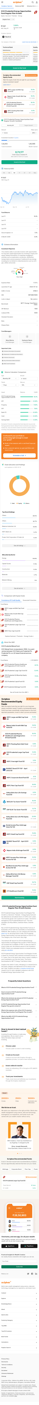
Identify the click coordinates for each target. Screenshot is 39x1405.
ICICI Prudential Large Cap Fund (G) (15, 625)
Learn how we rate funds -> (30, 42)
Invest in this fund (19, 68)
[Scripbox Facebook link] (32, 1273)
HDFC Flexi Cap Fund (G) (12, 631)
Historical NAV (19, 6)
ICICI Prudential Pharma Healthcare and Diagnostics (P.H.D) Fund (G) (13, 620)
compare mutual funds (27, 968)
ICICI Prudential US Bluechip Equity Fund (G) (16, 676)
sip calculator (9, 950)
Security (3, 1367)
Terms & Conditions (6, 1364)
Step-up (22, 382)
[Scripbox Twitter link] (28, 1273)
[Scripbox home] (18, 2)
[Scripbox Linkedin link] (36, 1273)
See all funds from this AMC (19, 692)
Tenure (3, 382)
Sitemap (3, 1376)
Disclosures (4, 1361)
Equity (2, 16)
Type (2, 375)
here (15, 1396)
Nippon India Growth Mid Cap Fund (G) (14, 614)
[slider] (8, 140)
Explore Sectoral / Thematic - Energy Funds (19, 636)
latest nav (4, 933)
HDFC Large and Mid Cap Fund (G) (14, 609)
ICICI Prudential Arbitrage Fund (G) (15, 687)
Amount (3, 130)
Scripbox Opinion (6, 6)
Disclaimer (4, 1370)
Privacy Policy (5, 1359)
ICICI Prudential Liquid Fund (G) (15, 681)
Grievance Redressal (7, 1373)
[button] (19, 1294)
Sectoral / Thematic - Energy (14, 16)
